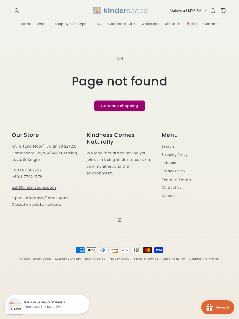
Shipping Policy (175, 154)
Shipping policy (173, 259)
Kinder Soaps (42, 259)
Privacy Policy (174, 171)
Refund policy (95, 259)
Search (168, 146)
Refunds (169, 162)
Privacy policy (119, 259)
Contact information (204, 259)
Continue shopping (119, 105)
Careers (169, 195)
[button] (17, 10)
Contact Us (172, 187)
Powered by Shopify (67, 259)
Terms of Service (177, 179)
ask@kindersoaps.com (34, 187)
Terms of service (146, 259)
